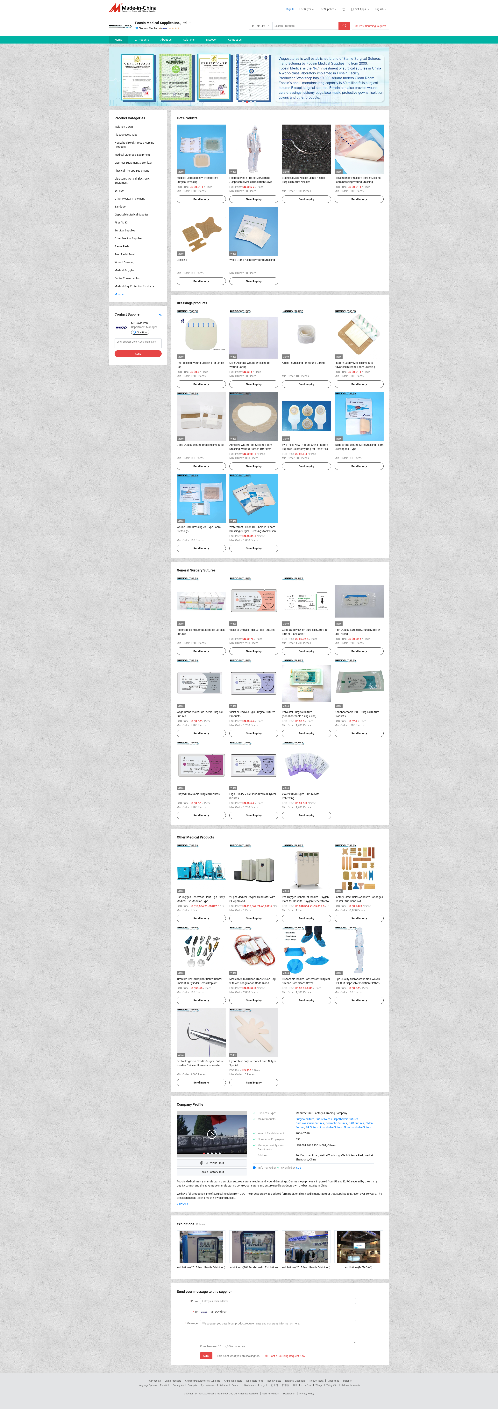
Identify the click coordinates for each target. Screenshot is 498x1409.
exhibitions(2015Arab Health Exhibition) (201, 1267)
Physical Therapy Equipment (132, 170)
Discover (211, 39)
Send (206, 1356)
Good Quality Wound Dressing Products (200, 445)
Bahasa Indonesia (350, 1385)
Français (192, 1385)
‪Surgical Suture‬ (305, 1119)
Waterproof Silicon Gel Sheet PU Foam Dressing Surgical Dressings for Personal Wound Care (253, 531)
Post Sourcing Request (372, 26)
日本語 (285, 1385)
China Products (173, 1380)
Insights (347, 1380)
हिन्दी (295, 1385)
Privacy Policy (306, 1393)
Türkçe (319, 1385)
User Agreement (270, 1393)
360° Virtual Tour (214, 1163)
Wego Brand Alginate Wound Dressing (252, 260)
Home (118, 39)
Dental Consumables (127, 278)
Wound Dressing (124, 262)
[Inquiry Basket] (344, 9)
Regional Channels (295, 1380)
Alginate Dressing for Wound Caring (303, 363)
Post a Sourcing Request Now (285, 1356)
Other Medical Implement (130, 198)
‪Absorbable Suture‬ (331, 1127)
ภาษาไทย (306, 1385)
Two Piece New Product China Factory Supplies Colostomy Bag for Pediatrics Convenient (305, 449)
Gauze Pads (122, 246)
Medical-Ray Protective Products (134, 286)
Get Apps (360, 9)
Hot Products (154, 1380)
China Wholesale (233, 1380)
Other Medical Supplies (128, 238)
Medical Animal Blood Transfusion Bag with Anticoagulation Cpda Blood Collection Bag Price (252, 983)
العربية (263, 1385)
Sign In (290, 9)
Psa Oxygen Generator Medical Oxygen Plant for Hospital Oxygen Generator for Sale (306, 901)
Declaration (289, 1393)
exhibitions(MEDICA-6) (358, 1267)
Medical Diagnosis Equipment (132, 154)
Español (164, 1385)
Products (143, 39)
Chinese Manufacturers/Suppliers (202, 1380)
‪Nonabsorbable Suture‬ (357, 1127)
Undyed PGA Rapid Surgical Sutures (198, 794)
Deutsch (236, 1385)
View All (181, 1204)
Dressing (182, 260)
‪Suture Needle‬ (324, 1119)
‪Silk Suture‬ (311, 1127)
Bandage (120, 206)
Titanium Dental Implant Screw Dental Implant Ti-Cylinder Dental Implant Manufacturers (199, 983)
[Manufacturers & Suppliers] (134, 7)
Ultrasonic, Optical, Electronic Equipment (132, 180)
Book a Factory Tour (212, 1172)
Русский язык (208, 1385)
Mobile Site (333, 1380)
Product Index (316, 1380)
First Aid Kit (121, 222)
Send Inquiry (201, 199)
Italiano (224, 1385)
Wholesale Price (254, 1380)
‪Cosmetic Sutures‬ (336, 1123)
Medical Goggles (124, 270)
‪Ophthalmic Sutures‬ (346, 1119)
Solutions (189, 39)
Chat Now (142, 332)
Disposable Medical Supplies (131, 214)
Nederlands (250, 1385)
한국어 (274, 1385)
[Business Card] (160, 314)
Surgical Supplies (125, 230)
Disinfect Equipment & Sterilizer (133, 162)
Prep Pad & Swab (125, 254)
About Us (166, 39)
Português (178, 1385)
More (118, 294)
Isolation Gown (124, 126)
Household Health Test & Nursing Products (134, 144)
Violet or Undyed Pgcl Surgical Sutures (252, 630)
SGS (298, 1167)
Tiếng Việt (331, 1385)
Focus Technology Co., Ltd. (223, 1393)
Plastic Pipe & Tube (126, 134)
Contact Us (235, 39)
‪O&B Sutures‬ (356, 1123)
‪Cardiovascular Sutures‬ (310, 1123)
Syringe (119, 190)
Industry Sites (274, 1380)
